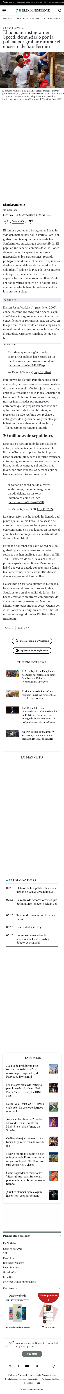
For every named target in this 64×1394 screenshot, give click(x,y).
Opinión (7, 18)
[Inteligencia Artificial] (17, 1321)
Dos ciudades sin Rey (28, 927)
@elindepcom (10, 210)
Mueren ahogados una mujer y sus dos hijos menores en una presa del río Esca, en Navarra (38, 735)
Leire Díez (8, 1277)
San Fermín (23, 628)
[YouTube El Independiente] (27, 1366)
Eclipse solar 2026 (12, 1248)
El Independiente (14, 204)
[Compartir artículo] (5, 221)
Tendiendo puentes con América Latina (35, 917)
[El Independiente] (32, 10)
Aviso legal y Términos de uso (43, 1375)
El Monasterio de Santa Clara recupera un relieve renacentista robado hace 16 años (39, 695)
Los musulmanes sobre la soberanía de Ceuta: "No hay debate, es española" (33, 939)
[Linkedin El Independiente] (45, 1366)
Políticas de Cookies (50, 1379)
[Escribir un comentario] (30, 221)
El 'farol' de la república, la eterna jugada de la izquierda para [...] (36, 889)
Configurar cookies (32, 1382)
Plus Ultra (8, 1258)
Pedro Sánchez (11, 1267)
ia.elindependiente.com (18, 1327)
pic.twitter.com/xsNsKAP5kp (26, 365)
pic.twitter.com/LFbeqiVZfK (26, 502)
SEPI (5, 1253)
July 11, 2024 (42, 372)
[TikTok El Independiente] (54, 1366)
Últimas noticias (23, 2)
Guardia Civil (10, 1272)
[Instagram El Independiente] (36, 1366)
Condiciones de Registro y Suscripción (21, 1379)
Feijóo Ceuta (36, 2)
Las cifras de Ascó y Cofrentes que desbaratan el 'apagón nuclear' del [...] (36, 903)
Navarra (19, 27)
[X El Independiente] (10, 1366)
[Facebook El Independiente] (18, 1366)
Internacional (52, 18)
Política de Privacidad (17, 1375)
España (19, 18)
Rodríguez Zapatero (13, 1262)
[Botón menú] (4, 10)
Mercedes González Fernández (19, 1281)
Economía (33, 18)
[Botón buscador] (60, 10)
